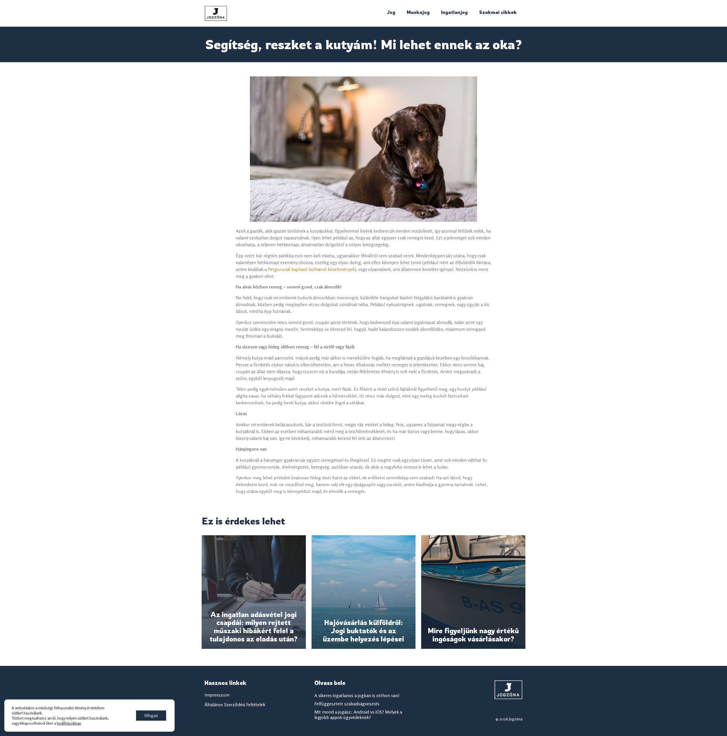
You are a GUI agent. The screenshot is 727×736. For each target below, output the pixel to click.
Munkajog (418, 12)
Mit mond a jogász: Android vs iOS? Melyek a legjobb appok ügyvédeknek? (358, 714)
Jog (391, 12)
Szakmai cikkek (498, 12)
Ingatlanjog (454, 12)
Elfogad (151, 715)
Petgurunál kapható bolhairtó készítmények (311, 269)
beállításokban (69, 723)
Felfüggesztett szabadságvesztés (346, 703)
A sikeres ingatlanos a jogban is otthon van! (357, 695)
